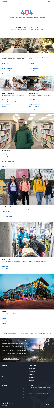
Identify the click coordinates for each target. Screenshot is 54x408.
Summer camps (5, 266)
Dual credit (4, 263)
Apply (30, 61)
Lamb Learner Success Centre (8, 161)
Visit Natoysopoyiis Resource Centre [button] (10, 358)
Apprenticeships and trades (7, 65)
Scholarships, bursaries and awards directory (11, 101)
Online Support (31, 380)
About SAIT (4, 325)
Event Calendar (5, 394)
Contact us (4, 318)
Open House (4, 73)
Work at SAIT (4, 323)
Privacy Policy (49, 402)
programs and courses (26, 333)
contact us (40, 333)
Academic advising (5, 159)
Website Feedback (48, 404)
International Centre (6, 211)
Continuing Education (6, 70)
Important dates (32, 99)
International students (6, 218)
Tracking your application (34, 68)
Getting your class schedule (34, 104)
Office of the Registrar (33, 106)
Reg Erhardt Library (6, 156)
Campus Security (32, 377)
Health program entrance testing (35, 65)
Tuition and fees (5, 99)
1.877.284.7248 (6, 373)
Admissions (31, 73)
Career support (5, 166)
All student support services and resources (37, 109)
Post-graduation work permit (8, 216)
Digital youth (4, 268)
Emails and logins (32, 101)
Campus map (4, 316)
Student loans (4, 106)
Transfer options (32, 70)
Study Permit (4, 213)
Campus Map (4, 388)
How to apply (31, 63)
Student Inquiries (32, 371)
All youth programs (5, 271)
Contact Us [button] (5, 375)
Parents (3, 397)
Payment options (5, 104)
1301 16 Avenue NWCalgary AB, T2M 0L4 (7, 371)
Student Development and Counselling (10, 164)
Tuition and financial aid (6, 109)
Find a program (5, 63)
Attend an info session (6, 68)
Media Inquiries (31, 374)
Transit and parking (5, 321)
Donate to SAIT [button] (32, 397)
